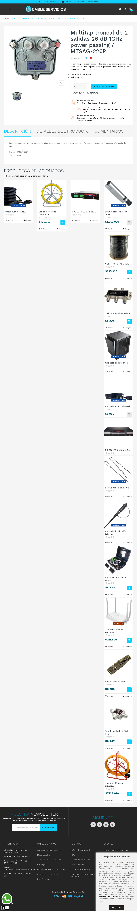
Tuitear (86, 58)
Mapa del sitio (43, 855)
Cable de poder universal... (118, 406)
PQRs (73, 855)
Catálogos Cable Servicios (49, 850)
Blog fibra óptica (44, 879)
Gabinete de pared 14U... (117, 363)
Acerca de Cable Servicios (49, 860)
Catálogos (42, 865)
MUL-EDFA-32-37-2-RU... (84, 212)
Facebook (93, 824)
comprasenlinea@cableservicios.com (81, 2)
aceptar (116, 907)
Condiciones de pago (80, 869)
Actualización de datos (47, 874)
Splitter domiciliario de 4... (118, 313)
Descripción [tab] (17, 131)
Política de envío (78, 865)
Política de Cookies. (109, 896)
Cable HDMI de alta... (15, 212)
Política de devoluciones (82, 860)
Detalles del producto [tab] (62, 131)
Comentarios (109, 131)
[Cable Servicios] (46, 9)
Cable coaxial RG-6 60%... (118, 264)
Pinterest (91, 58)
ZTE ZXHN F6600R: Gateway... (114, 630)
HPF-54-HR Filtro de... (115, 681)
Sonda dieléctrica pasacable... (47, 213)
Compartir (82, 58)
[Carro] (62, 222)
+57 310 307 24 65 (49, 2)
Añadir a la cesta (104, 86)
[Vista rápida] (18, 194)
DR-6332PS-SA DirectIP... (117, 450)
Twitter (99, 824)
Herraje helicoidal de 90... (118, 488)
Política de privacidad (80, 850)
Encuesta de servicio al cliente (51, 869)
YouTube (106, 824)
